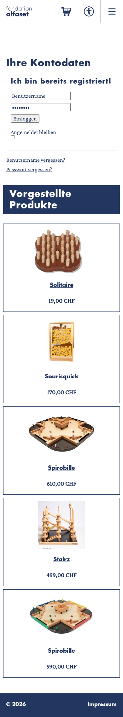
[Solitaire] (61, 272)
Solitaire (61, 285)
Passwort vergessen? (29, 169)
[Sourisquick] (61, 364)
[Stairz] (61, 547)
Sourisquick (62, 376)
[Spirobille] (61, 455)
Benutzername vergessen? (35, 160)
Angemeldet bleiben (33, 132)
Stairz (61, 559)
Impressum (102, 704)
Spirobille (61, 468)
